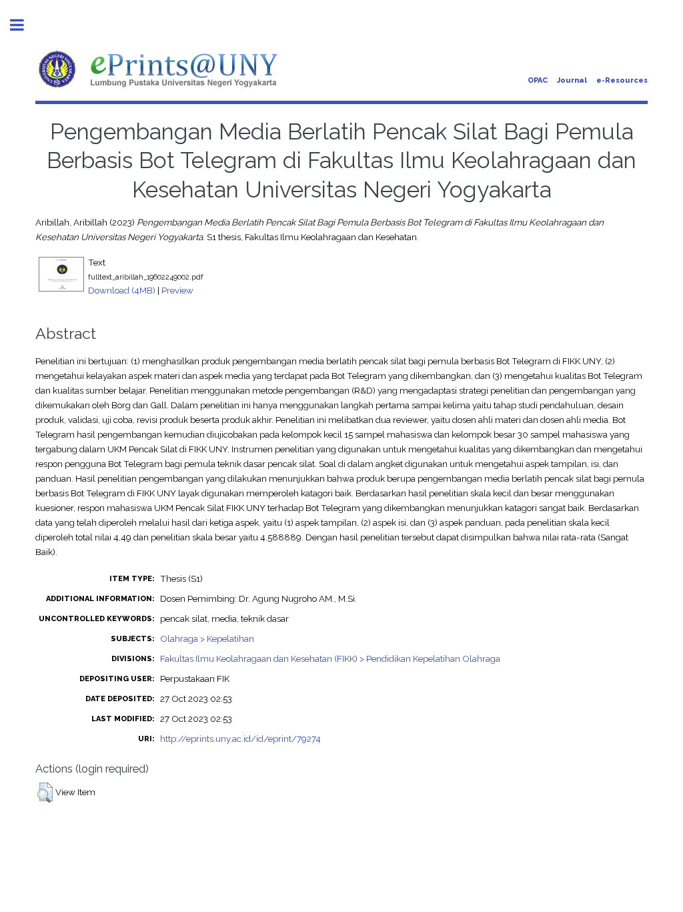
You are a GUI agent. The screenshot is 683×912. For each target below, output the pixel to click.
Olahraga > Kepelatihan (207, 638)
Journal (572, 80)
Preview (177, 290)
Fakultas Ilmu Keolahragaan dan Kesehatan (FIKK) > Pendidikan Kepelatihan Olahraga (330, 658)
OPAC (538, 80)
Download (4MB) (121, 290)
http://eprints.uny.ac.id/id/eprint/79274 (240, 738)
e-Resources (622, 80)
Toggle (24, 25)
